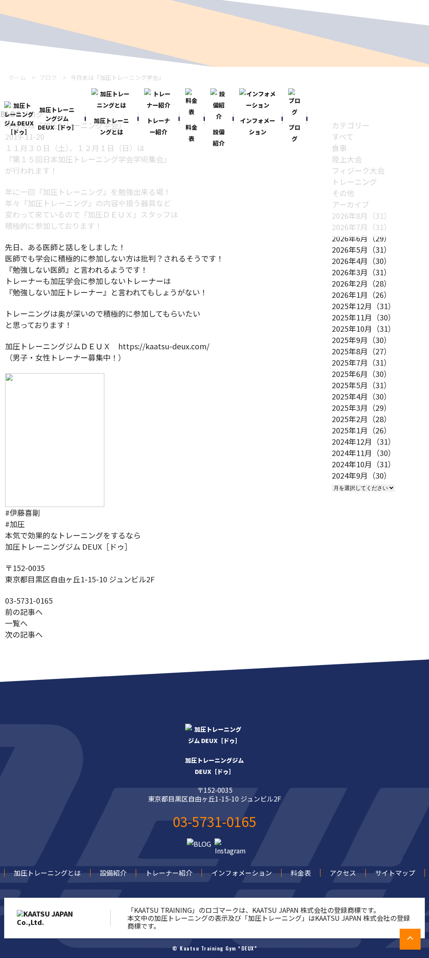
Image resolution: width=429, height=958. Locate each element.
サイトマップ (395, 873)
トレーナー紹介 (168, 873)
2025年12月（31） (363, 305)
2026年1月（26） (361, 294)
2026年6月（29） (361, 238)
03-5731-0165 (29, 600)
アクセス (343, 873)
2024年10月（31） (363, 464)
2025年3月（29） (361, 407)
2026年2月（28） (361, 283)
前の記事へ (24, 611)
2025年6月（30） (361, 373)
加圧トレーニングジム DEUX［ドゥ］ (57, 118)
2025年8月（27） (361, 351)
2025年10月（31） (363, 328)
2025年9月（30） (361, 339)
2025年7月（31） (361, 362)
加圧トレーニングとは (47, 873)
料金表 (301, 873)
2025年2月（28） (361, 418)
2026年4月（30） (361, 260)
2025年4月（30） (361, 396)
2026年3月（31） (361, 271)
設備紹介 (113, 873)
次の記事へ (24, 634)
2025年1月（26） (361, 430)
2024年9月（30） (361, 475)
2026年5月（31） (361, 249)
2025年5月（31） (361, 384)
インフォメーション (242, 873)
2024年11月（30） (363, 452)
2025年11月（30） (363, 317)
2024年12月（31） (363, 441)
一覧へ (16, 622)
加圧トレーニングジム (214, 766)
